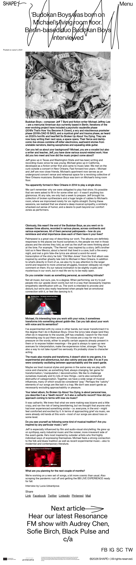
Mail (88, 495)
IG (111, 550)
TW (129, 550)
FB (104, 550)
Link (28, 495)
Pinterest (78, 495)
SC (119, 550)
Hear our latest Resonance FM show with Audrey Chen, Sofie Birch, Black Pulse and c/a (68, 523)
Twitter (52, 495)
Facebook (39, 495)
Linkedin (64, 495)
